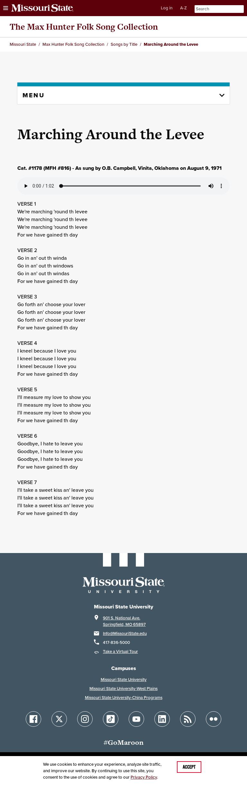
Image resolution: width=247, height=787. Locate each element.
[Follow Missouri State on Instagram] (85, 719)
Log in (166, 8)
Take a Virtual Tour (120, 651)
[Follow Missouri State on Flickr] (213, 719)
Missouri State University (124, 679)
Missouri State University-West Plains (123, 688)
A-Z (183, 8)
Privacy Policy (144, 777)
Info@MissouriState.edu (125, 633)
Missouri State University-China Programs (123, 698)
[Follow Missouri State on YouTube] (136, 719)
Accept (189, 767)
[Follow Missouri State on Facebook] (33, 719)
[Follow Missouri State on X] (59, 719)
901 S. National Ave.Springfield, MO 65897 (124, 621)
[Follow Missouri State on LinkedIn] (162, 719)
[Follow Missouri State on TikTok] (110, 719)
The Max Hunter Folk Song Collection (84, 27)
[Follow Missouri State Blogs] (188, 719)
